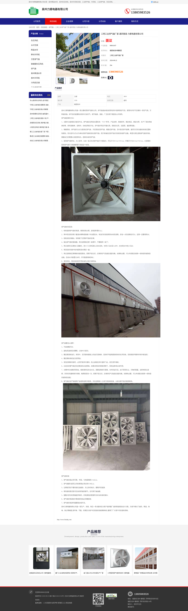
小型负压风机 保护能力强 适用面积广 (40, 127)
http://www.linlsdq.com (64, 519)
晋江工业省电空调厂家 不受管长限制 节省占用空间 (40, 132)
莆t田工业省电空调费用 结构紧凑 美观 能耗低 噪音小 (40, 136)
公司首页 (36, 21)
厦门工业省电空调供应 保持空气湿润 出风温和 (45, 573)
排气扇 (51, 27)
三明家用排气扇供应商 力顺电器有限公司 (95, 573)
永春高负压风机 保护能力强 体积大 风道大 (40, 123)
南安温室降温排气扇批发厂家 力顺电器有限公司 (150, 573)
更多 (48, 95)
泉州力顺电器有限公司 (72, 596)
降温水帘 (34, 50)
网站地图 (69, 603)
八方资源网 (47, 603)
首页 (37, 27)
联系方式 (134, 21)
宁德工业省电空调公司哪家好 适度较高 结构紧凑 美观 (40, 109)
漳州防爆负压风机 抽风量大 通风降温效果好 (40, 114)
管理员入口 (61, 603)
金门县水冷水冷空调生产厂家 (67, 573)
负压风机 (34, 40)
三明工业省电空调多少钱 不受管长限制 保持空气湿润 (40, 118)
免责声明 (54, 603)
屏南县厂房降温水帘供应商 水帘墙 (119, 573)
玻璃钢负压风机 (37, 64)
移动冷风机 (35, 54)
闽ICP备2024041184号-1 (57, 596)
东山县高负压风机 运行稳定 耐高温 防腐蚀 (40, 100)
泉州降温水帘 (36, 73)
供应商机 (53, 21)
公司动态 (102, 21)
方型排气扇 (35, 59)
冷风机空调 (35, 83)
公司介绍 (85, 21)
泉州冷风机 (35, 78)
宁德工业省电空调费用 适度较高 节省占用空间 (40, 105)
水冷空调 (34, 45)
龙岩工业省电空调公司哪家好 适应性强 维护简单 (40, 140)
